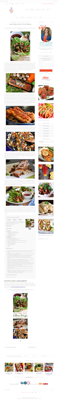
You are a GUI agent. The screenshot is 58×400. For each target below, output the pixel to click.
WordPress (37, 398)
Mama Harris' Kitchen (11, 10)
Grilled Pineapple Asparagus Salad (39, 373)
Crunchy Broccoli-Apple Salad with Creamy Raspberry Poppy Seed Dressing (49, 374)
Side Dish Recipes (46, 133)
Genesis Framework (31, 398)
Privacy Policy (46, 72)
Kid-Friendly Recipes (46, 130)
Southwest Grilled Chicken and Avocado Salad (9, 374)
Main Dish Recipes (46, 125)
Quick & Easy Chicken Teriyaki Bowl (44, 198)
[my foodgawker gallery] (13, 384)
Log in (40, 398)
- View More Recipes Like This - (29, 377)
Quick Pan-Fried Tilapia (42, 163)
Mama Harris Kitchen (31, 397)
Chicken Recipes (46, 128)
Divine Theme (25, 398)
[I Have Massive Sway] (40, 384)
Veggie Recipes (46, 135)
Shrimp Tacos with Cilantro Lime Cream (45, 235)
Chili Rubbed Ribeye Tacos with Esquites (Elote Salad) (19, 374)
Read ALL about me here (43, 48)
